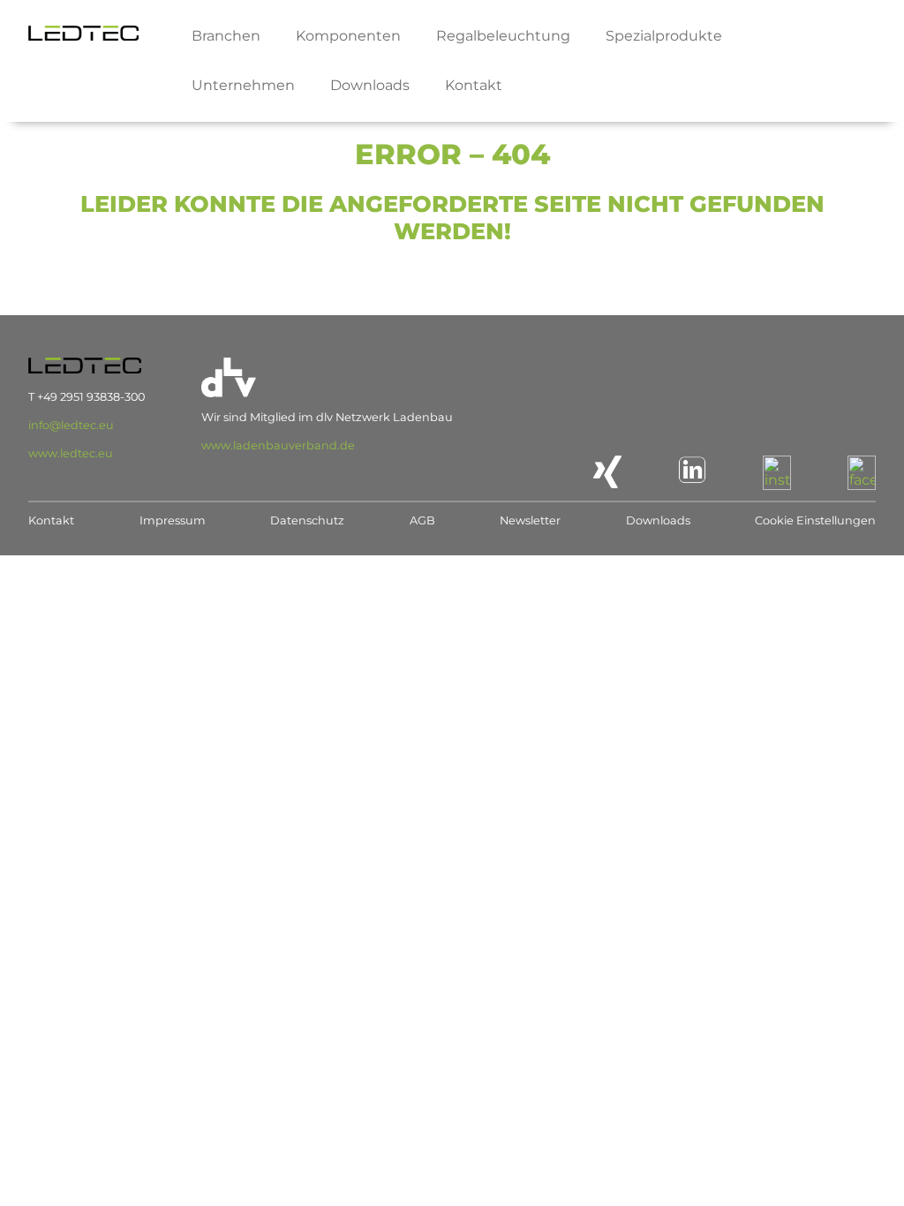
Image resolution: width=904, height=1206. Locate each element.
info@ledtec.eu (71, 425)
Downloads (370, 85)
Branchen (226, 35)
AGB (422, 520)
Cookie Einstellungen (815, 520)
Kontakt (473, 85)
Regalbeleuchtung (503, 35)
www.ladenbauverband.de (278, 445)
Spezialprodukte (664, 35)
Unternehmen (243, 85)
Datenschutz (307, 520)
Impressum (172, 520)
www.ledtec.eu (70, 453)
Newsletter (530, 520)
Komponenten (348, 35)
